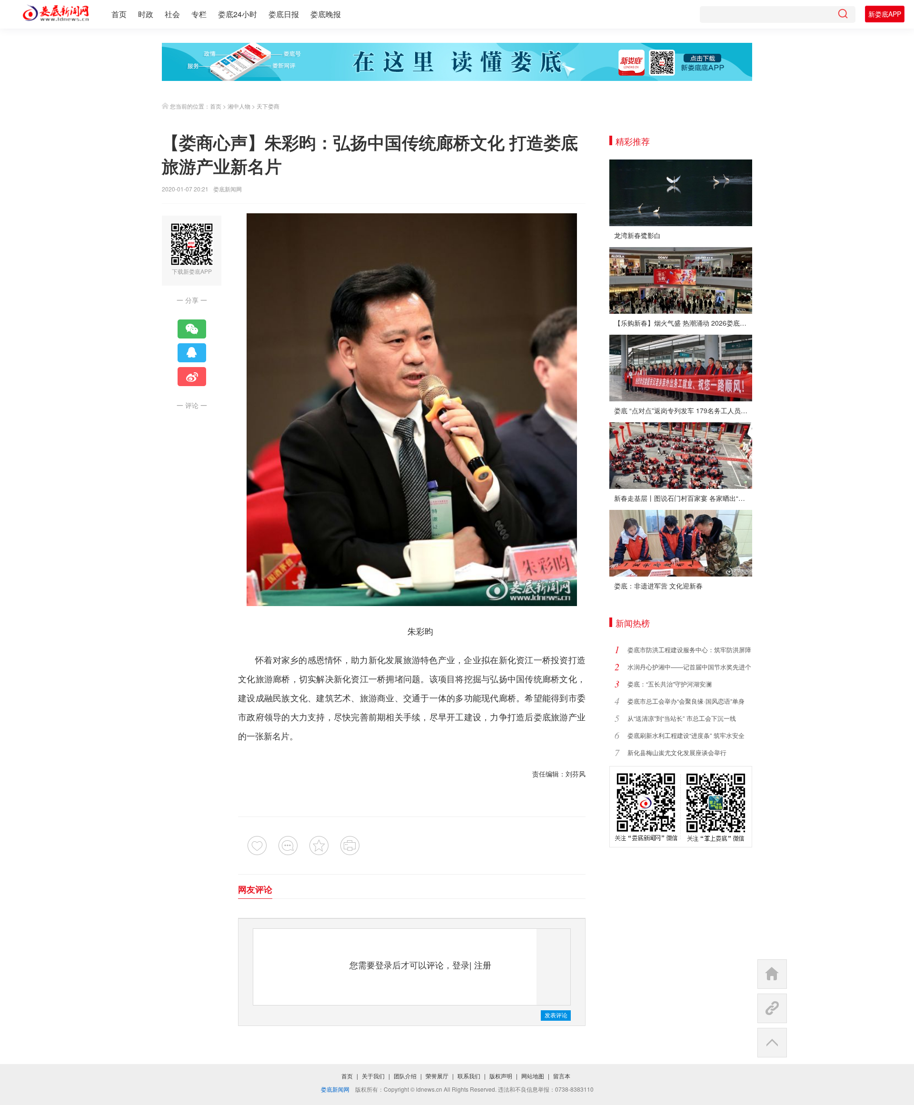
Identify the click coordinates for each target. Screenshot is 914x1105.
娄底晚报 (325, 14)
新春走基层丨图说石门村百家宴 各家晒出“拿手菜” (683, 498)
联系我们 (468, 1076)
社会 (172, 14)
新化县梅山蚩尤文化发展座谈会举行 (676, 752)
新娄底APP (884, 14)
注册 (482, 964)
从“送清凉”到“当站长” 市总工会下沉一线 (681, 718)
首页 (119, 14)
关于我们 (373, 1076)
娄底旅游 (551, 716)
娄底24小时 (237, 14)
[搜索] (842, 14)
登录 (460, 964)
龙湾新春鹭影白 (637, 235)
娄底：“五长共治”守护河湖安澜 (669, 683)
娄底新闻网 (227, 189)
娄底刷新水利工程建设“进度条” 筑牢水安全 (686, 735)
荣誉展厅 (437, 1076)
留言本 (561, 1076)
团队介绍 (405, 1076)
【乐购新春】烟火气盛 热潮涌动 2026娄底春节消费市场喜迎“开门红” (683, 323)
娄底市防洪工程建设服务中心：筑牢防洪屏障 (689, 649)
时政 (145, 14)
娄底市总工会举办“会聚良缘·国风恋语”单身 (686, 701)
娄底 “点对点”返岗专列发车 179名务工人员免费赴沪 (683, 410)
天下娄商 (268, 106)
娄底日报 (283, 14)
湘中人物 (239, 106)
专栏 (199, 14)
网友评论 (255, 889)
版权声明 (500, 1076)
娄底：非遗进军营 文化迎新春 (658, 585)
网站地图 (532, 1076)
